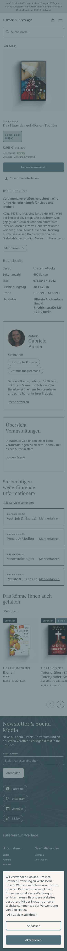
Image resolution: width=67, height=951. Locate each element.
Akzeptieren (33, 940)
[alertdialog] (33, 909)
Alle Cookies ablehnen (22, 915)
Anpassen (33, 926)
